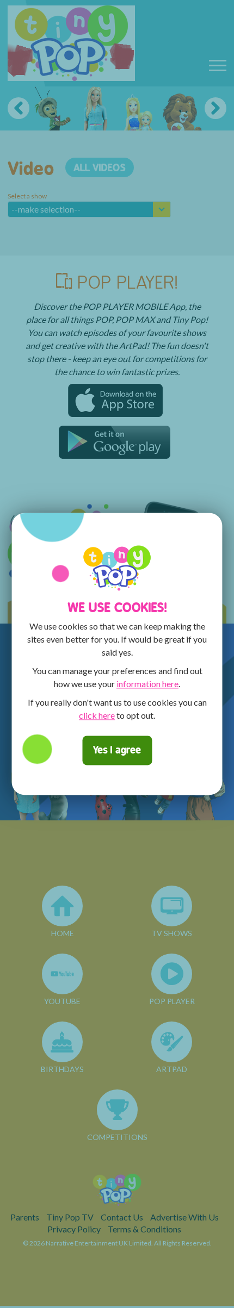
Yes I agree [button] (117, 750)
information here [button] (147, 684)
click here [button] (97, 716)
